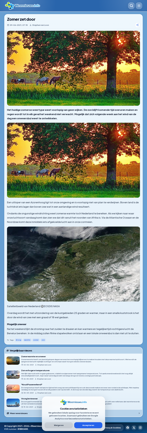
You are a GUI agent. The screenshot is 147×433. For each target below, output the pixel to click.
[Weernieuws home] (65, 6)
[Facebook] (127, 427)
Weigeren (59, 425)
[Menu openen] (139, 6)
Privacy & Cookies (112, 428)
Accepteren (88, 425)
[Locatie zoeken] (131, 6)
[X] (133, 427)
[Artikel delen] (137, 25)
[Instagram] (140, 427)
